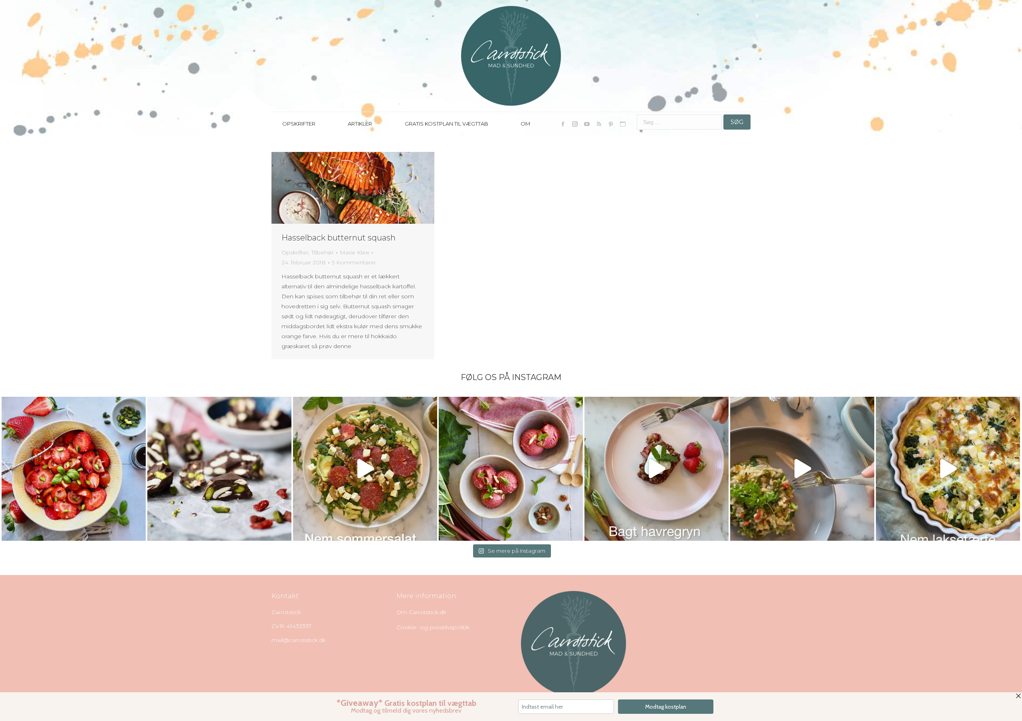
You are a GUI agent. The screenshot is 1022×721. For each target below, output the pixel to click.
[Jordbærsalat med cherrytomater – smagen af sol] (74, 469)
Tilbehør (322, 252)
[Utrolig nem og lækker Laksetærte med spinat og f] (948, 469)
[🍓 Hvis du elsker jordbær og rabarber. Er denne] (656, 469)
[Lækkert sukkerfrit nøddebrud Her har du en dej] (219, 469)
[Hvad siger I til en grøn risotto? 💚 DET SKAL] (802, 469)
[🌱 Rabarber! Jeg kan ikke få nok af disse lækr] (511, 469)
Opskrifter (295, 252)
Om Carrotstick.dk (421, 612)
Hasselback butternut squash (338, 237)
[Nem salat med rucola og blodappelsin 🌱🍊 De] (365, 469)
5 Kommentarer (354, 262)
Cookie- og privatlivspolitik (432, 627)
